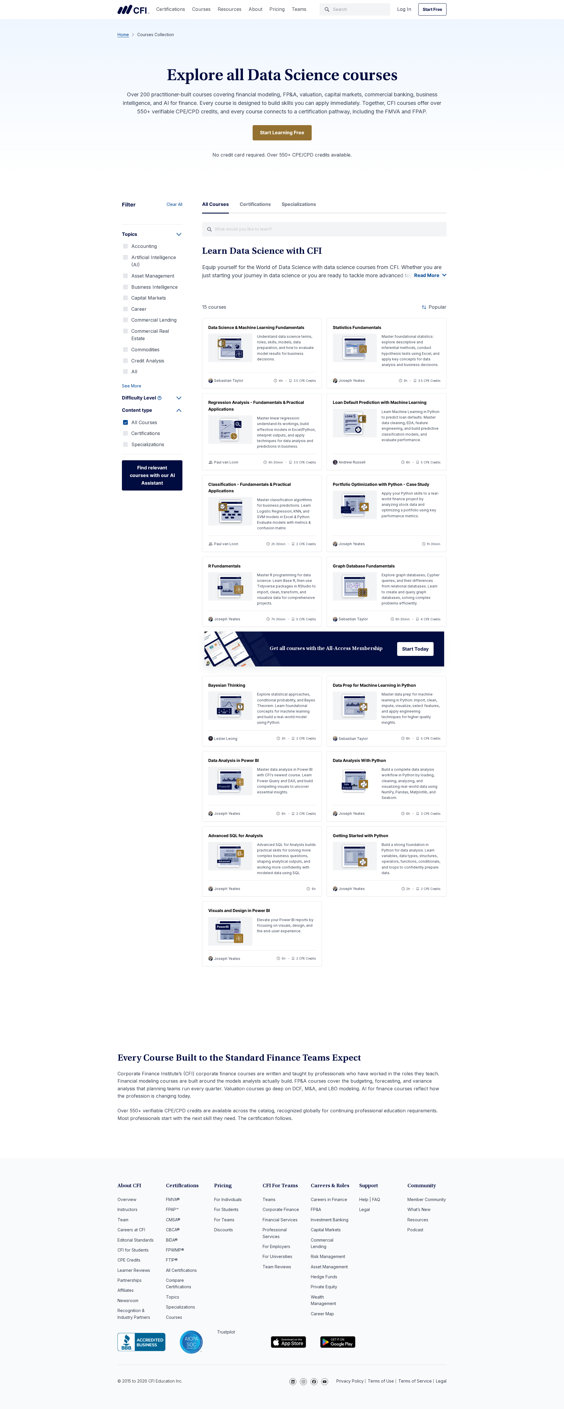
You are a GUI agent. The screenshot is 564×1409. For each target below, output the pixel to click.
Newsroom (128, 1300)
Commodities (145, 349)
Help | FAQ (369, 1199)
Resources (229, 9)
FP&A (316, 1209)
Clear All (174, 204)
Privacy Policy (350, 1380)
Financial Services (280, 1219)
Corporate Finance (281, 1209)
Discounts (223, 1229)
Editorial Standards (136, 1239)
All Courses (144, 422)
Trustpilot (226, 1331)
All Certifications (181, 1270)
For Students (226, 1209)
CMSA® (173, 1219)
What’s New (418, 1209)
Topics (172, 1296)
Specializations (147, 444)
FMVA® (173, 1199)
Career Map (322, 1313)
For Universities (277, 1256)
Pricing (277, 9)
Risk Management (328, 1256)
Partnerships (130, 1280)
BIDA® (172, 1239)
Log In (404, 9)
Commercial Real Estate (150, 335)
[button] (152, 386)
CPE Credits (129, 1259)
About (255, 9)
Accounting (144, 246)
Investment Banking (329, 1219)
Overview (127, 1199)
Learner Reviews (134, 1270)
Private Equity (324, 1286)
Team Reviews (277, 1266)
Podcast (415, 1229)
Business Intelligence (154, 287)
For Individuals (228, 1199)
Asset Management (152, 276)
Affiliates (126, 1290)
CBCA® (173, 1229)
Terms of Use (381, 1380)
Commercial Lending (154, 320)
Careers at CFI (131, 1229)
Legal (364, 1209)
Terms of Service (415, 1380)
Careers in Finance (329, 1199)
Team (123, 1219)
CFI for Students (133, 1249)
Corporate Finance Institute (133, 9)
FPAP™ (172, 1209)
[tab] (215, 207)
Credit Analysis (147, 361)
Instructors (127, 1209)
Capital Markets (148, 298)
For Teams (224, 1219)
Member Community (426, 1199)
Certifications (170, 9)
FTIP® (172, 1259)
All (134, 371)
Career (139, 309)
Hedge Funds (324, 1276)
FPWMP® (175, 1249)
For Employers (276, 1246)
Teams (299, 9)
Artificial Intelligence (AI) (153, 261)
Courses (201, 9)
